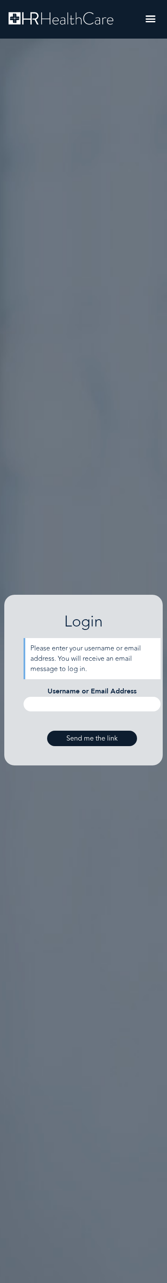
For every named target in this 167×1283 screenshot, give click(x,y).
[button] (151, 19)
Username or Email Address (92, 691)
